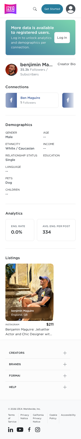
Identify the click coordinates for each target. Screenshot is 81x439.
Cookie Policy (53, 416)
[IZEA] (10, 8)
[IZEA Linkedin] (10, 429)
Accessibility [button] (68, 414)
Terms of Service (12, 418)
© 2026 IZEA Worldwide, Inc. (24, 408)
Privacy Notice (24, 416)
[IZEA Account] (70, 9)
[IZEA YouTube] (20, 429)
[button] (35, 9)
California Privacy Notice (38, 418)
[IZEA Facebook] (29, 429)
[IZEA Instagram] (37, 429)
